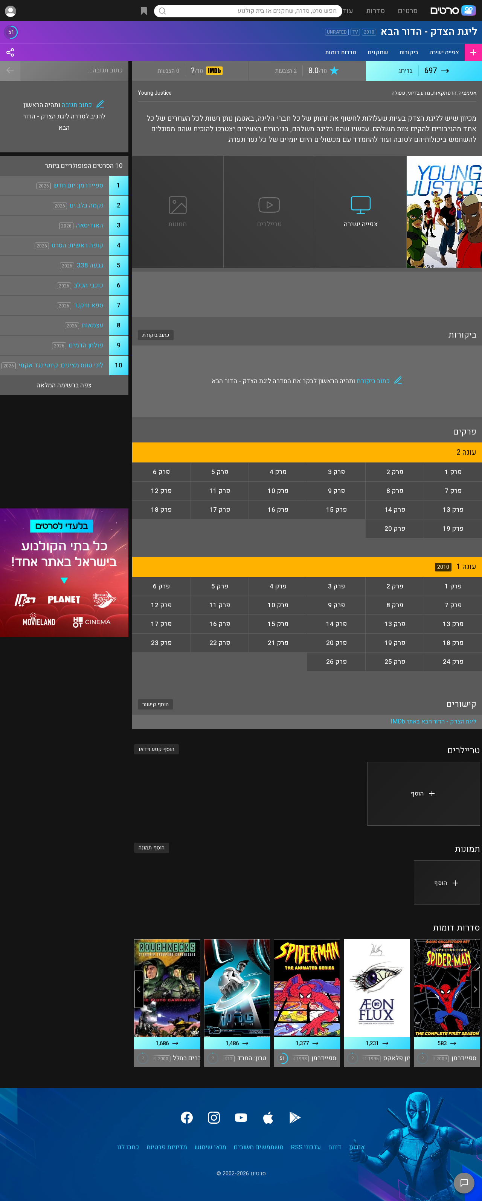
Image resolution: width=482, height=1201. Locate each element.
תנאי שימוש (210, 1147)
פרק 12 (161, 491)
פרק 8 (394, 491)
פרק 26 (336, 662)
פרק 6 (161, 472)
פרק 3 (336, 472)
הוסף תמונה (152, 848)
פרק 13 (453, 509)
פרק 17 (219, 509)
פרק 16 (278, 509)
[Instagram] (214, 1118)
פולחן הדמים (86, 345)
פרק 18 (161, 509)
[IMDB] (213, 71)
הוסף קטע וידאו (156, 749)
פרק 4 (278, 472)
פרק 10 (278, 491)
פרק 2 (394, 472)
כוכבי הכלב (88, 285)
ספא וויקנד (88, 305)
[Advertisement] (307, 294)
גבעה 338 (90, 265)
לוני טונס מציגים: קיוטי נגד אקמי (60, 365)
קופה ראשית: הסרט (77, 245)
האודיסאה (89, 225)
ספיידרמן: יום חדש (78, 185)
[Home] (453, 11)
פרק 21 (278, 643)
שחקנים (378, 52)
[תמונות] (178, 160)
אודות (357, 1147)
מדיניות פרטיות (166, 1147)
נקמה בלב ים (86, 205)
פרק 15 (336, 509)
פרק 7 (453, 491)
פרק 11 (219, 491)
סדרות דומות (340, 52)
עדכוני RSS (306, 1147)
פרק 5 (219, 472)
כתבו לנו (128, 1147)
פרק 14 (394, 509)
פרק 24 (453, 662)
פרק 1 (453, 472)
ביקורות (409, 52)
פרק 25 (394, 662)
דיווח (335, 1147)
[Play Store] (295, 1118)
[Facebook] (187, 1118)
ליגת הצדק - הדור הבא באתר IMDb (433, 721)
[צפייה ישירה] (361, 160)
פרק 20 (394, 528)
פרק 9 (336, 491)
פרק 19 (453, 528)
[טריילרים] (269, 160)
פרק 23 (161, 643)
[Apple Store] (268, 1118)
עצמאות (92, 325)
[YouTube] (241, 1118)
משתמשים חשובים (259, 1147)
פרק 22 (219, 643)
